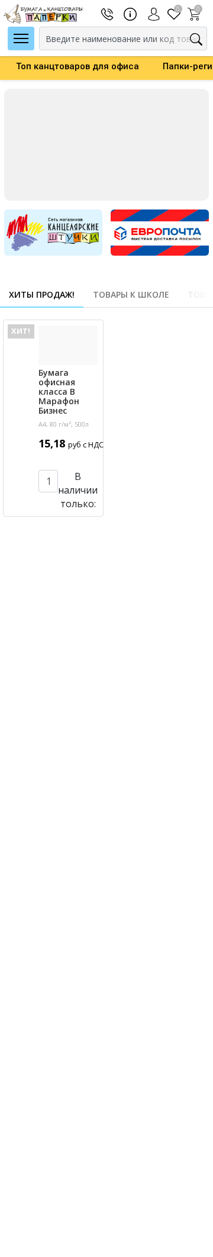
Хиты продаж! (42, 294)
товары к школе (131, 294)
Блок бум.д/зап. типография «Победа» (72, 619)
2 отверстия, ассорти (72, 863)
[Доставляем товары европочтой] (160, 231)
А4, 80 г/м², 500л (63, 421)
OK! (73, 528)
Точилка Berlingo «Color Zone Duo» (70, 841)
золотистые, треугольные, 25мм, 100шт (71, 1085)
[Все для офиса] (53, 231)
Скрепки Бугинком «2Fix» (72, 1057)
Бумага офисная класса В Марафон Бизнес (73, 394)
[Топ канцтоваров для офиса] (106, 145)
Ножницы (165, 1060)
